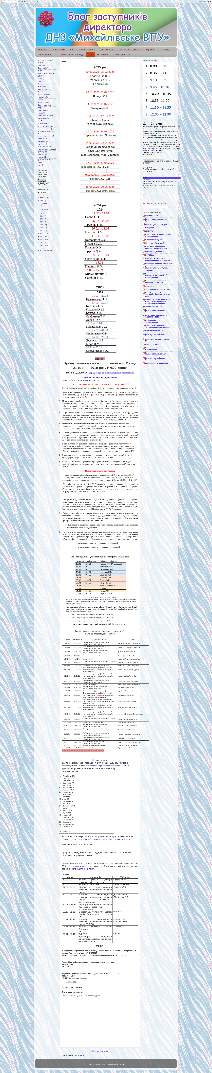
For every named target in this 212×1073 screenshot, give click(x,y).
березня (45, 209)
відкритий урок (43, 102)
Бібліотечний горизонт (154, 331)
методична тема (43, 129)
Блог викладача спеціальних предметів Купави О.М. (156, 281)
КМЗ (39, 81)
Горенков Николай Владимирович (152, 348)
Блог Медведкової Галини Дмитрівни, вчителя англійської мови (157, 294)
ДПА (39, 76)
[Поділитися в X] (72, 982)
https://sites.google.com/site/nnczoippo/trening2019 (108, 839)
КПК (90, 54)
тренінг (40, 162)
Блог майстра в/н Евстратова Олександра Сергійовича (156, 359)
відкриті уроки (42, 105)
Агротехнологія (151, 286)
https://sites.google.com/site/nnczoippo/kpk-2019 (107, 766)
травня (44, 203)
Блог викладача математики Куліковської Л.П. (156, 220)
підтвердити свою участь (83, 869)
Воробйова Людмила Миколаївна (158, 263)
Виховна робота (87, 49)
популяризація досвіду (46, 149)
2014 (42, 245)
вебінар (40, 100)
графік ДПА (42, 110)
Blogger (121, 1064)
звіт (39, 121)
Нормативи (103, 54)
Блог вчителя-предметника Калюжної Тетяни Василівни (156, 247)
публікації (41, 152)
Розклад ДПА (42, 94)
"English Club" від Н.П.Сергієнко (158, 289)
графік (40, 108)
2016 (42, 239)
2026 (42, 201)
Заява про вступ (121, 54)
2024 (42, 216)
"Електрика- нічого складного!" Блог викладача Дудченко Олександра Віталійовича (157, 301)
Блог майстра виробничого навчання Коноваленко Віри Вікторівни (156, 226)
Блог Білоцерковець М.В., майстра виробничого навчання (157, 259)
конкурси (41, 123)
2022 (42, 222)
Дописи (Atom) (79, 1056)
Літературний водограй (154, 243)
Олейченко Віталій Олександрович (152, 321)
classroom (41, 68)
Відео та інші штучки (45, 73)
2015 (42, 242)
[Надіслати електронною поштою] (67, 982)
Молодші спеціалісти (45, 84)
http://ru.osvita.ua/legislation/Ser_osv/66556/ (100, 597)
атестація (41, 97)
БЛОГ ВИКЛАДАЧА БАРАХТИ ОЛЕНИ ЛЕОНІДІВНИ (156, 316)
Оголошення (42, 89)
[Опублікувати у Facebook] (74, 982)
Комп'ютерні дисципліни (154, 251)
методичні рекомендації (46, 131)
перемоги (41, 144)
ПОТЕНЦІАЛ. (150, 255)
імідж (39, 165)
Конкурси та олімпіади (72, 54)
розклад (40, 157)
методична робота (44, 126)
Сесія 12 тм (45, 206)
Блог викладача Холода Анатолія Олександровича (158, 235)
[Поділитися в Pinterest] (76, 982)
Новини (40, 86)
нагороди (41, 138)
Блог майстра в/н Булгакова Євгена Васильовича (156, 335)
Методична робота (47, 54)
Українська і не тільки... (154, 306)
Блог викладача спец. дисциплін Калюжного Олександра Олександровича (158, 275)
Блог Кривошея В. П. (153, 344)
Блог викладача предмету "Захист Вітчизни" (155, 311)
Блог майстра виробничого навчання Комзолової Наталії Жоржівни (156, 268)
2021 (42, 225)
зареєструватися (80, 866)
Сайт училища (106, 49)
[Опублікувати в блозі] (69, 982)
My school (41, 65)
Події (39, 92)
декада (40, 113)
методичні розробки (45, 136)
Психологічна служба (153, 240)
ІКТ (39, 71)
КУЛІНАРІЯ (149, 231)
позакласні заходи (44, 146)
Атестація (165, 49)
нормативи (41, 141)
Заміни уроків (58, 49)
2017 (42, 236)
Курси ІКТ (151, 49)
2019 (42, 231)
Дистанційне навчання (130, 49)
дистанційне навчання (46, 115)
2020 (42, 228)
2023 (42, 219)
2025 (42, 213)
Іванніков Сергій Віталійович (156, 363)
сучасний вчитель (44, 160)
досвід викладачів (44, 118)
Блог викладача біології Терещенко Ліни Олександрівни (157, 326)
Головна (42, 49)
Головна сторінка (99, 1051)
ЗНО (71, 49)
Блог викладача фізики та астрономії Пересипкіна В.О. (156, 354)
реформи (41, 154)
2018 (42, 233)
